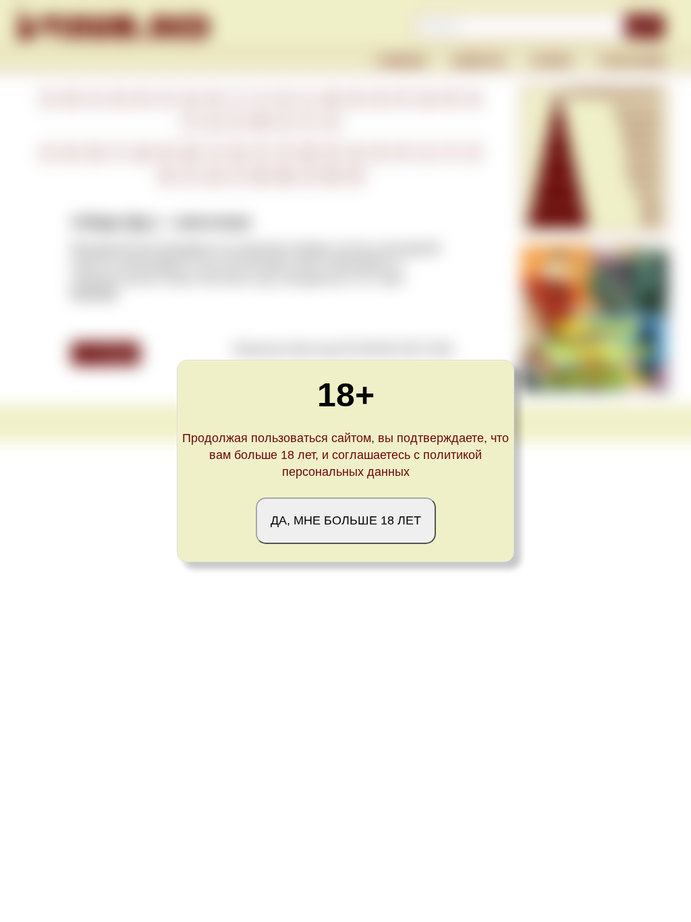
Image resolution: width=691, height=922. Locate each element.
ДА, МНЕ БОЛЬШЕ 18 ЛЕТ (346, 520)
